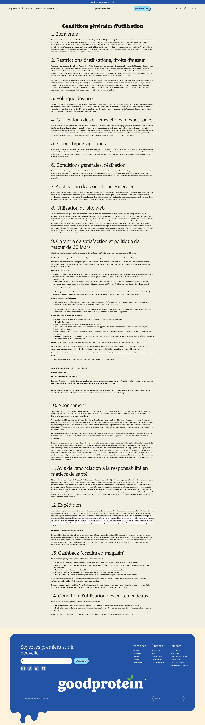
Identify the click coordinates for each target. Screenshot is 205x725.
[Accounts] (181, 8)
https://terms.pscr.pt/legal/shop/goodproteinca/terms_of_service (122, 585)
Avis (153, 653)
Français (158, 698)
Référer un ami (157, 656)
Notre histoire (157, 650)
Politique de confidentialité (180, 665)
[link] (23, 668)
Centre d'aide (175, 650)
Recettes (136, 656)
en (192, 8)
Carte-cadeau (137, 662)
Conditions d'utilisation (179, 662)
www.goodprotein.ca (108, 104)
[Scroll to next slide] (196, 2)
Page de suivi (175, 659)
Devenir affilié (156, 659)
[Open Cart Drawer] (185, 8)
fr (195, 8)
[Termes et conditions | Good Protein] (102, 8)
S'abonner (81, 660)
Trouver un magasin (158, 662)
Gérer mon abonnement (179, 656)
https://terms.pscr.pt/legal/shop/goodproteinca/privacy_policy (104, 587)
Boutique (136, 650)
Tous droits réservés (43, 698)
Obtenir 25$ (142, 8)
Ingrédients (137, 653)
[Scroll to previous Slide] (8, 2)
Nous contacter (176, 653)
